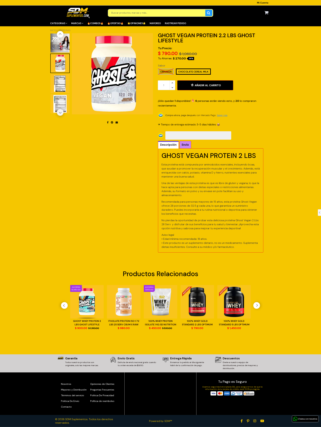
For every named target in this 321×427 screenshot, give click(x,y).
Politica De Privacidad (102, 395)
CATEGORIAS (58, 23)
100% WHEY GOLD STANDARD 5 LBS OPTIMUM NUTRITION (234, 322)
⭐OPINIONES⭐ (136, 23)
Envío (185, 145)
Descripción (168, 145)
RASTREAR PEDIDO (175, 23)
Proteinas (65, 30)
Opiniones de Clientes (102, 383)
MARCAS (76, 23)
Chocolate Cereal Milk (193, 71)
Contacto (66, 406)
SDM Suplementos (76, 419)
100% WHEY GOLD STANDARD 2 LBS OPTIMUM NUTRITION (197, 322)
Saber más (222, 115)
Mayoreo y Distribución (74, 389)
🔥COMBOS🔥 (95, 23)
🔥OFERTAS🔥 (115, 23)
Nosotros (66, 383)
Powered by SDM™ (160, 421)
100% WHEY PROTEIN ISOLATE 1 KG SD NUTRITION (160, 322)
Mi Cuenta (262, 3)
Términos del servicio (72, 395)
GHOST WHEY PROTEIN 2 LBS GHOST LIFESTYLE (87, 322)
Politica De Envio (70, 401)
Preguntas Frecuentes (102, 389)
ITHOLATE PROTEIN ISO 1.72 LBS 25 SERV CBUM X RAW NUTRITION (123, 322)
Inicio (53, 30)
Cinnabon (166, 71)
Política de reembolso (102, 401)
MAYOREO (155, 23)
